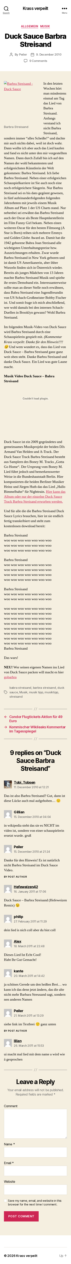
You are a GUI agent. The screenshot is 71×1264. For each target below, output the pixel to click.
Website (9, 1182)
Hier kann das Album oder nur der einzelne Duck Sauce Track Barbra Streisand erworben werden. (34, 496)
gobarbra (10, 677)
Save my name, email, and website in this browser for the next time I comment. (35, 1202)
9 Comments (38, 61)
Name (9, 1144)
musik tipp (36, 692)
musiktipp (51, 692)
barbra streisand (44, 688)
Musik (45, 26)
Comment (11, 1106)
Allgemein (29, 26)
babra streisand (20, 688)
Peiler (23, 54)
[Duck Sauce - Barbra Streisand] (21, 101)
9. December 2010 (48, 54)
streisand (16, 696)
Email (9, 1163)
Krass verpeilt (35, 8)
